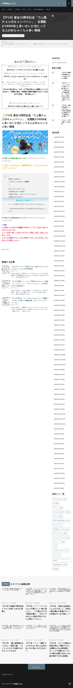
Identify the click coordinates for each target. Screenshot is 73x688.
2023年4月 (57, 335)
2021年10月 (57, 424)
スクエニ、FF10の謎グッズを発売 (66, 122)
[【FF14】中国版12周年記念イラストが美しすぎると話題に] (56, 76)
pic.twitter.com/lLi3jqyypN (35, 204)
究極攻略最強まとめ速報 (60, 564)
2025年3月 (57, 221)
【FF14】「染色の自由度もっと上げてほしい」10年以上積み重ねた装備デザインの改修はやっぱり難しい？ (66, 110)
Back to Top (36, 667)
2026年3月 (57, 162)
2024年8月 (57, 256)
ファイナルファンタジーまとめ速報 (61, 559)
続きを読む (5, 249)
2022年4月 (57, 394)
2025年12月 (57, 177)
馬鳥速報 (20, 35)
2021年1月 (57, 468)
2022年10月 (57, 364)
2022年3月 (57, 399)
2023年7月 (57, 320)
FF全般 (17, 9)
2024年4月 (57, 275)
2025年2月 (57, 226)
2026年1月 (57, 172)
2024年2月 (57, 285)
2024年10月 (57, 246)
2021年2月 (57, 463)
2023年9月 (57, 310)
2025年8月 (57, 196)
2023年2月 (57, 345)
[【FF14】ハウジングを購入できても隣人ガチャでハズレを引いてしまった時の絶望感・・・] (6, 269)
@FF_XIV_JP (14, 189)
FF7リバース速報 (58, 507)
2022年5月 (57, 389)
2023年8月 (57, 315)
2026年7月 (57, 142)
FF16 (23, 9)
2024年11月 (57, 241)
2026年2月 (57, 167)
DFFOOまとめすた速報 (59, 499)
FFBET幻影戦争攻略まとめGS (61, 520)
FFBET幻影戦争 (38, 9)
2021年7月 (57, 439)
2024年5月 (57, 270)
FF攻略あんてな (57, 529)
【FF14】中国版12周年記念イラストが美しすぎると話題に (13, 608)
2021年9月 (57, 429)
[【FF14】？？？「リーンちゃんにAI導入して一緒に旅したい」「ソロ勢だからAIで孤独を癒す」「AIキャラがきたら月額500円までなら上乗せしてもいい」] (56, 86)
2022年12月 (57, 355)
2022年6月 (57, 384)
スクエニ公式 (57, 555)
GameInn (66, 529)
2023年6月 (57, 325)
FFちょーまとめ (57, 525)
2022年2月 (57, 404)
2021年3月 (57, 458)
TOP (3, 9)
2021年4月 (57, 453)
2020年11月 (57, 478)
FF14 (29, 9)
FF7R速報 (55, 503)
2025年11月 (57, 181)
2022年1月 (57, 409)
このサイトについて (7, 674)
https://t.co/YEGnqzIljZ (28, 194)
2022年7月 (57, 379)
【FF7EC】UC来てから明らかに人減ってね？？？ (25, 106)
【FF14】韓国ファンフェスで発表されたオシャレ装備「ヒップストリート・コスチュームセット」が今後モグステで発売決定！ (29, 283)
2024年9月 (57, 251)
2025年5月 (57, 211)
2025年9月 (57, 191)
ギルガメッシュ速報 (58, 542)
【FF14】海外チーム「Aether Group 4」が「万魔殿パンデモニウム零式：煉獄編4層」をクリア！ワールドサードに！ (29, 300)
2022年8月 (57, 374)
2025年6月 (57, 206)
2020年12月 (57, 473)
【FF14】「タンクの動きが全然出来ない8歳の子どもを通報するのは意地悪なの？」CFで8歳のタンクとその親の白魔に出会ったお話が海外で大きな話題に (60, 649)
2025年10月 (57, 186)
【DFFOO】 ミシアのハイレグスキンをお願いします (25, 70)
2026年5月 (57, 152)
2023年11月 (57, 300)
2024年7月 (57, 261)
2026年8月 (57, 137)
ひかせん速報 (65, 537)
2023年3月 (57, 340)
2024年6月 (57, 266)
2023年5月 (57, 330)
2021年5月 (57, 448)
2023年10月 (57, 305)
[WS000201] (25, 154)
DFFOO (48, 9)
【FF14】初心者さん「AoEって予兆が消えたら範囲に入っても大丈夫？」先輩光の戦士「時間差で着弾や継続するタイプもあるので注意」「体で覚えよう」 (25, 91)
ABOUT (10, 9)
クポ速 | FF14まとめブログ (60, 550)
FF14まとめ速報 (57, 512)
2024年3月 (57, 280)
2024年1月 (57, 290)
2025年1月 (57, 231)
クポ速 (55, 546)
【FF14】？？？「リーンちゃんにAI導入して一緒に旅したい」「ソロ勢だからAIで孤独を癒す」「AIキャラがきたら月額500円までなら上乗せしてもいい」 (66, 92)
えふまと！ (56, 537)
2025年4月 (57, 216)
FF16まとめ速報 (57, 516)
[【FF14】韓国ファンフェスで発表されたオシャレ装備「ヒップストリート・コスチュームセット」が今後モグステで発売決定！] (6, 284)
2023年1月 (57, 350)
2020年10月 (57, 483)
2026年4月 (57, 157)
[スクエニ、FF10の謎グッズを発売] (56, 123)
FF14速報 (67, 512)
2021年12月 (57, 414)
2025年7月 (57, 201)
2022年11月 (57, 359)
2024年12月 (57, 236)
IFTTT (55, 533)
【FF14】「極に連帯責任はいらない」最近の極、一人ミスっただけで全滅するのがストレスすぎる (12, 647)
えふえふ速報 (63, 533)
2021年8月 (57, 434)
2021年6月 (57, 443)
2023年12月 (57, 295)
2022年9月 (57, 369)
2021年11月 (57, 419)
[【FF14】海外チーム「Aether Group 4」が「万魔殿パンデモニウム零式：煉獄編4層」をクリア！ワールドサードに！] (6, 301)
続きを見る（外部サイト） (25, 200)
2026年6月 (57, 147)
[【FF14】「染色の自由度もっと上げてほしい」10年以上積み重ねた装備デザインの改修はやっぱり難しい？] (56, 108)
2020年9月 (57, 488)
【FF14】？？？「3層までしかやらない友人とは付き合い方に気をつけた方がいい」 (36, 647)
